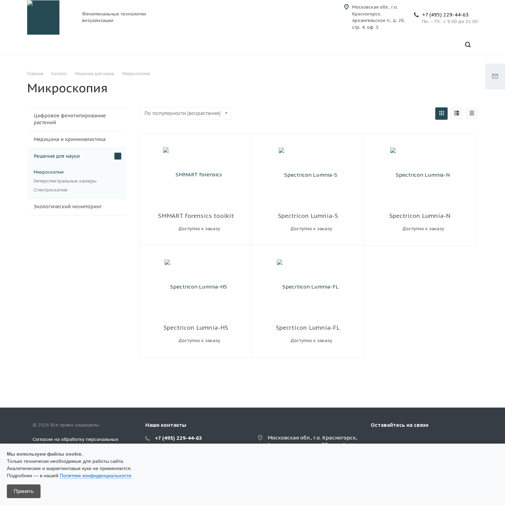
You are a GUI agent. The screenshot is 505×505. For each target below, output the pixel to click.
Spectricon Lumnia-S (308, 216)
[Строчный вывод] (456, 113)
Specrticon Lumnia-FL (308, 327)
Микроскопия (49, 172)
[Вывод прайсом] (471, 113)
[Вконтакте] (377, 440)
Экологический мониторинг (68, 206)
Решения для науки (57, 156)
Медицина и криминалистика (69, 139)
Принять (24, 491)
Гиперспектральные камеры (65, 181)
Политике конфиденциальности (95, 475)
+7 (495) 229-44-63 (445, 14)
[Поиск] (468, 45)
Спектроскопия (50, 190)
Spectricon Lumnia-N (419, 216)
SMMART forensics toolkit (196, 216)
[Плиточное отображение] (441, 113)
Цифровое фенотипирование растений (70, 119)
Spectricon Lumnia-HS (196, 327)
